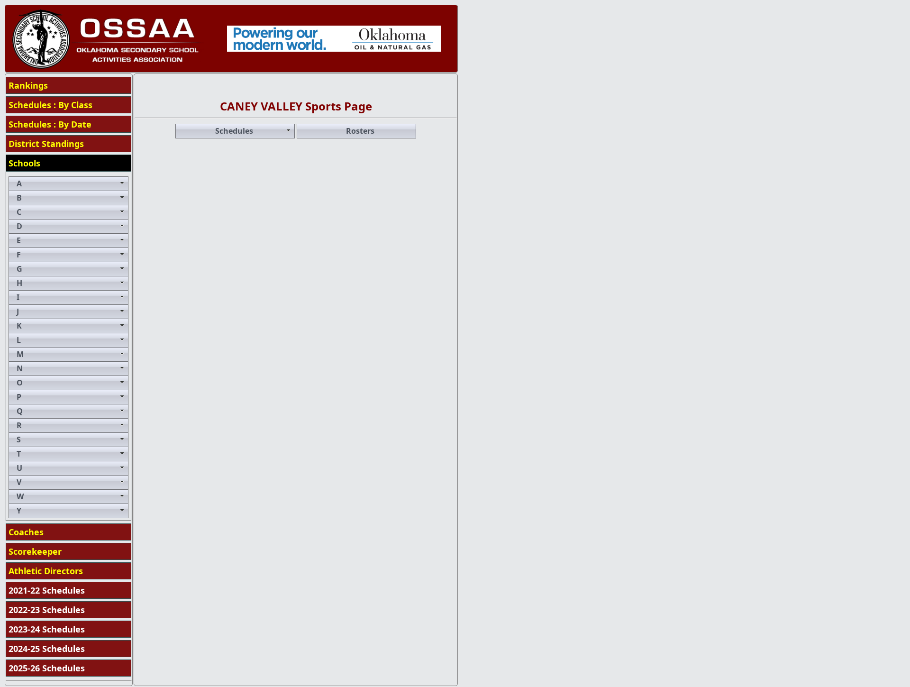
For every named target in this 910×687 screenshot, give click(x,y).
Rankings (28, 85)
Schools (24, 163)
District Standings (46, 143)
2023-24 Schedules (47, 629)
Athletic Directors (46, 571)
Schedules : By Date (50, 124)
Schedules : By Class (50, 104)
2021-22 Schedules (47, 590)
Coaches (26, 532)
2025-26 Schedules (47, 668)
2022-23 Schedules (47, 609)
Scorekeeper (35, 551)
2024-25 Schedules (47, 648)
